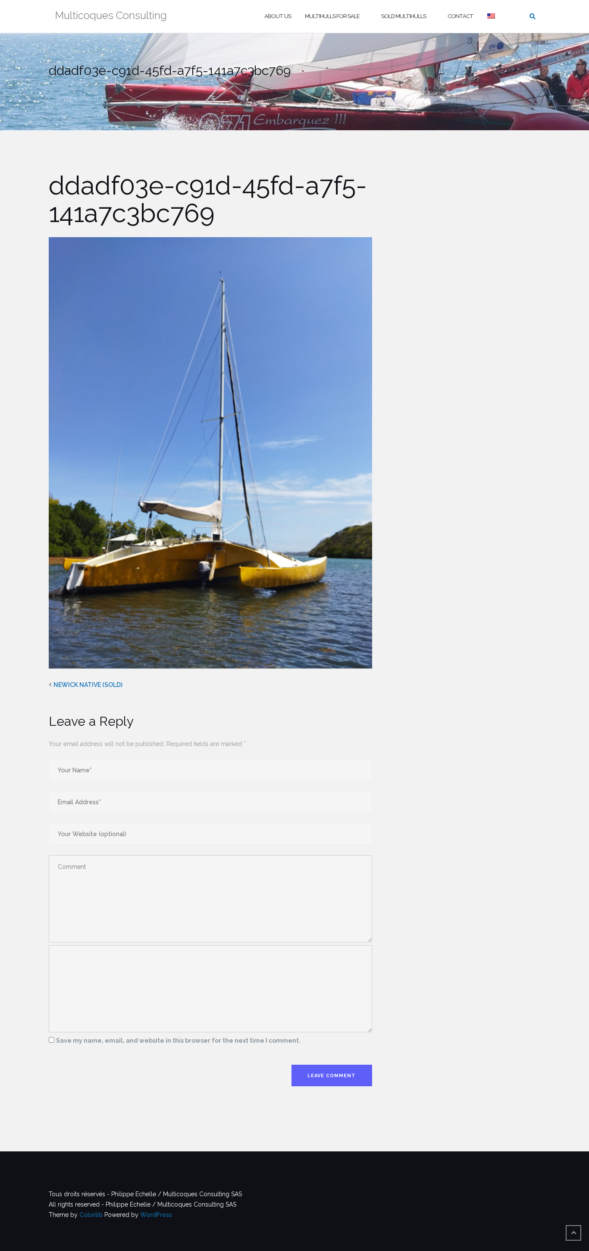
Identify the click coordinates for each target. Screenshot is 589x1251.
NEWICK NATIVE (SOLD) (87, 684)
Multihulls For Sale (332, 16)
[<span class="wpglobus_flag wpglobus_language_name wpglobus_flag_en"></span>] (492, 16)
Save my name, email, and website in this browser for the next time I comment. (178, 1040)
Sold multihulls (403, 16)
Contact (460, 16)
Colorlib (91, 1214)
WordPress (156, 1214)
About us (277, 16)
